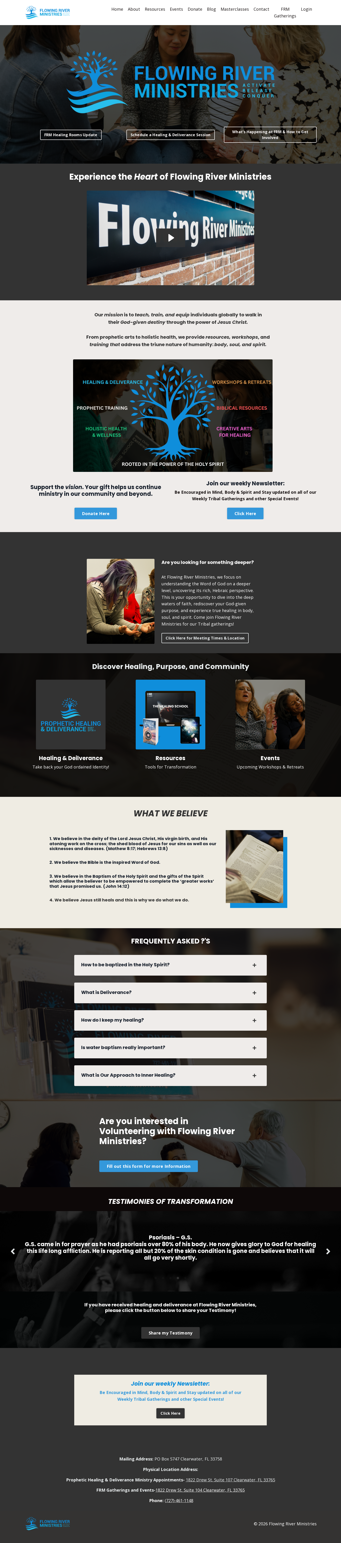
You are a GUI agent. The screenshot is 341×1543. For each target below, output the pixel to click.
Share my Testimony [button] (171, 1326)
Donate (195, 9)
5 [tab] (185, 1271)
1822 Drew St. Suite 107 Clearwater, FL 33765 (230, 1473)
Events (176, 9)
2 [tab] (163, 1271)
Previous (12, 1248)
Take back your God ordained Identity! (70, 767)
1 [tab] (155, 1271)
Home (117, 9)
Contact (261, 9)
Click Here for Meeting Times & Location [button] (205, 638)
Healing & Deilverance (71, 758)
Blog (211, 9)
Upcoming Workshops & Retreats (270, 767)
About (134, 9)
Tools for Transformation (170, 767)
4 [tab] (178, 1271)
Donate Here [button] (96, 513)
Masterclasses (235, 9)
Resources (155, 9)
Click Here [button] (245, 513)
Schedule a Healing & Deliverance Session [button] (171, 134)
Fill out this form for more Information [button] (149, 1166)
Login (306, 9)
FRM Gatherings (285, 12)
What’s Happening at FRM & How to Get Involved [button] (270, 134)
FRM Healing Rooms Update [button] (70, 134)
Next (328, 1248)
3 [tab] (170, 1271)
